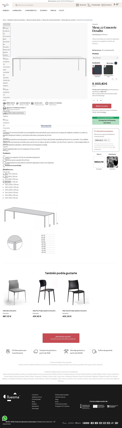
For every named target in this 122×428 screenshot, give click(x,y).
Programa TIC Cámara (62, 406)
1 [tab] (61, 321)
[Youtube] (107, 393)
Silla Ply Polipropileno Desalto (44, 311)
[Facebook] (90, 393)
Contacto (35, 395)
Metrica (104, 35)
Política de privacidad (62, 395)
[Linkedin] (99, 393)
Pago (57, 399)
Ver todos (110, 63)
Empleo (34, 404)
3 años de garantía (105, 350)
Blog (33, 401)
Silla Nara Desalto (9, 311)
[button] (61, 338)
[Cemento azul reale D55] (97, 69)
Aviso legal (35, 408)
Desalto (95, 24)
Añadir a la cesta (102, 106)
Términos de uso (60, 397)
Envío (57, 401)
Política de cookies (61, 404)
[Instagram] (103, 393)
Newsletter (35, 406)
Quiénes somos (37, 397)
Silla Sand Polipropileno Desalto (74, 311)
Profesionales (36, 399)
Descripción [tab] (46, 126)
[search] (16, 5)
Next (6, 181)
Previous (6, 24)
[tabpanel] (16, 298)
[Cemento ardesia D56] (108, 69)
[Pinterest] (94, 393)
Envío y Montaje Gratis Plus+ (105, 117)
